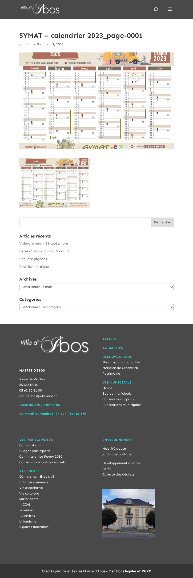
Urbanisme (27, 521)
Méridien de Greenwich (120, 368)
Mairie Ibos (35, 44)
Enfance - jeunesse (33, 482)
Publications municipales (121, 405)
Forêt (106, 469)
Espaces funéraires (33, 527)
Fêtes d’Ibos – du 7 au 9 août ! (44, 251)
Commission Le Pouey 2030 (40, 457)
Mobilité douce (114, 449)
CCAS (27, 505)
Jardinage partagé (117, 454)
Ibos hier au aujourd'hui (121, 362)
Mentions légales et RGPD (130, 571)
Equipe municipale (117, 394)
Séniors (28, 510)
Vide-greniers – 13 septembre (43, 243)
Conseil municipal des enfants (42, 462)
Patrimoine (111, 374)
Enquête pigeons (33, 259)
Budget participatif (34, 451)
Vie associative (31, 488)
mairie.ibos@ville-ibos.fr (38, 396)
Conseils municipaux (118, 399)
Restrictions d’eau (34, 267)
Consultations (30, 445)
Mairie (107, 388)
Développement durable (121, 463)
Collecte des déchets (118, 474)
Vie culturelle (29, 493)
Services (29, 516)
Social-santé (29, 499)
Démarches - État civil (36, 477)
